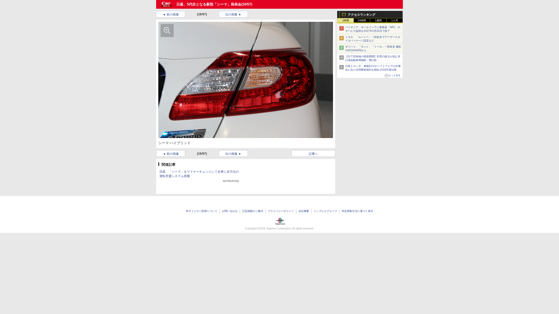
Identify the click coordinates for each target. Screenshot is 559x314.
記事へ (313, 153)
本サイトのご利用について (201, 211)
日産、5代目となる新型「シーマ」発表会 (208, 4)
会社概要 (303, 211)
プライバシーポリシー (281, 211)
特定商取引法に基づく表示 (357, 211)
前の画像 (173, 14)
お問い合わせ (230, 211)
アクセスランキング (361, 14)
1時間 (345, 20)
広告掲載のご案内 (252, 211)
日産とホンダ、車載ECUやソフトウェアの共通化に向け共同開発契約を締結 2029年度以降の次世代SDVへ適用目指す (373, 70)
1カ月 (394, 20)
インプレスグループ (325, 211)
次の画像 (231, 14)
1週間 (378, 20)
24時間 (362, 20)
